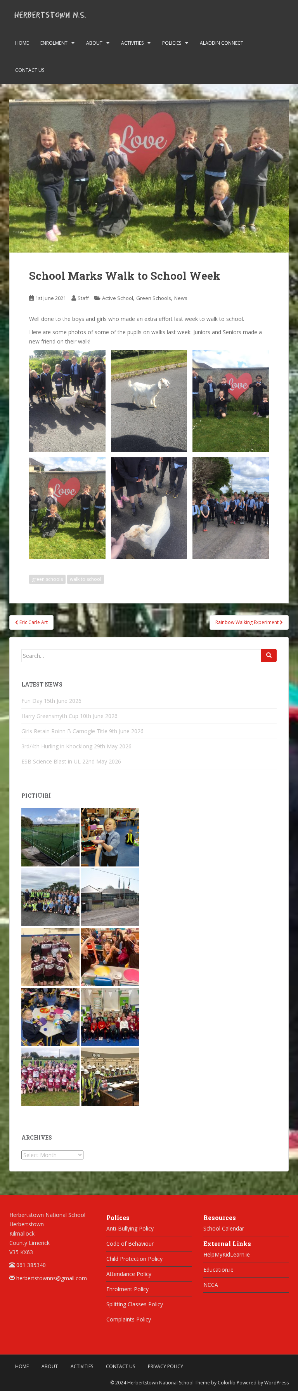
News (180, 298)
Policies (171, 43)
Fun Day (31, 700)
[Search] (269, 655)
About (94, 43)
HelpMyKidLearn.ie (226, 1254)
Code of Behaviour (130, 1243)
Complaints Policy (128, 1319)
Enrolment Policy (127, 1289)
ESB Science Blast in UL (51, 761)
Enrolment (54, 43)
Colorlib (227, 1382)
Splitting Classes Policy (134, 1304)
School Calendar (223, 1228)
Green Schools (153, 298)
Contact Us (29, 70)
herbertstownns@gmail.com (51, 1278)
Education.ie (218, 1269)
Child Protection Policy (134, 1258)
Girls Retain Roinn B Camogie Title (64, 731)
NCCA (210, 1284)
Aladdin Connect (221, 43)
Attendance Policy (128, 1274)
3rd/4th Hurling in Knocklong (56, 746)
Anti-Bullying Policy (130, 1228)
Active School (117, 298)
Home (22, 43)
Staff (83, 298)
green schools (47, 579)
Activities (132, 43)
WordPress (276, 1382)
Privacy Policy (165, 1366)
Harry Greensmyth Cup (49, 716)
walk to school (85, 579)
